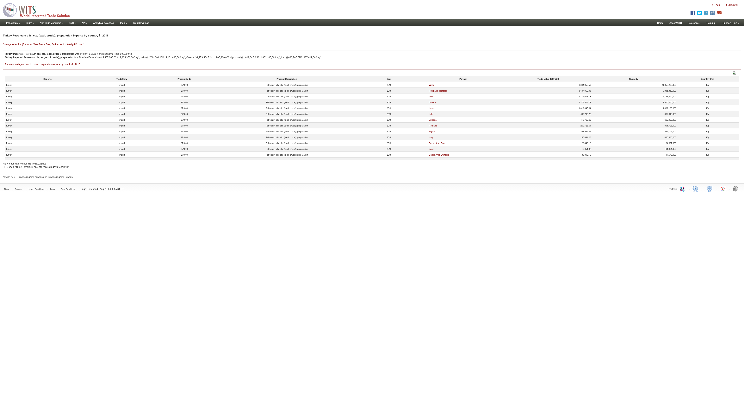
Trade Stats (12, 22)
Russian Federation (438, 90)
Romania (433, 125)
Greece (432, 102)
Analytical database (103, 22)
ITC (683, 188)
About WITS (675, 22)
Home (660, 22)
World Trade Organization (723, 188)
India (431, 96)
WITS (39, 9)
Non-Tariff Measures (51, 22)
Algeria (432, 131)
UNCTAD (696, 188)
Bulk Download (141, 22)
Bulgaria (433, 119)
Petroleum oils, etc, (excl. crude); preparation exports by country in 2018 (42, 64)
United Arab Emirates (439, 154)
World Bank (736, 188)
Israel (431, 108)
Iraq (431, 137)
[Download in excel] (734, 72)
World (431, 84)
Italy (431, 113)
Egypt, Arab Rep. (437, 143)
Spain (431, 148)
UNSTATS (709, 188)
